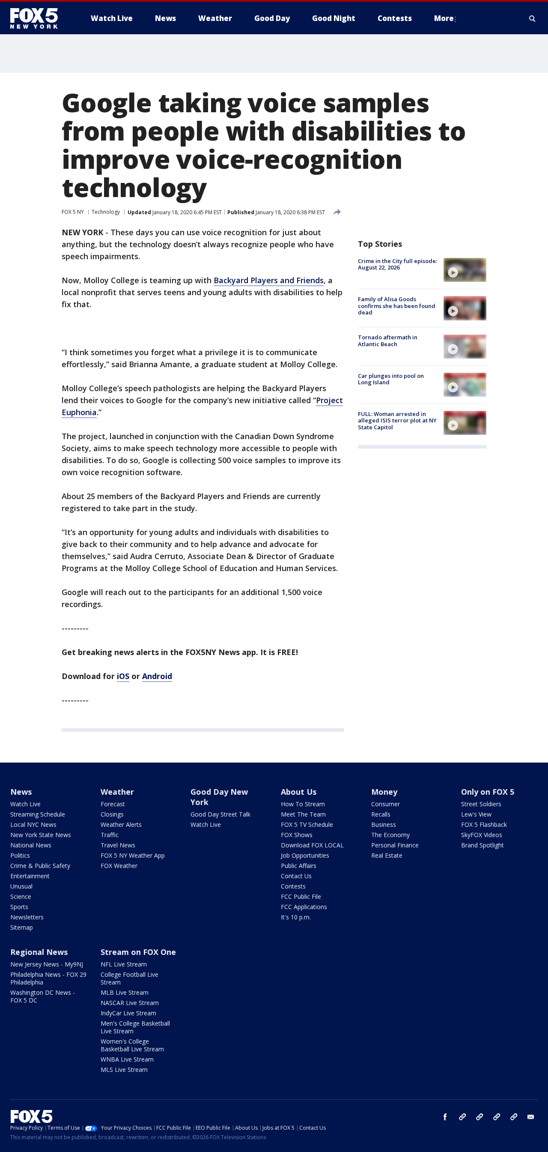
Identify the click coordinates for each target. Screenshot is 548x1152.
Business (383, 824)
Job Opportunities (305, 855)
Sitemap (21, 927)
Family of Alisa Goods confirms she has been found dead (396, 305)
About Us (298, 792)
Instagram (462, 1117)
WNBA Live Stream (127, 1059)
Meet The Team (303, 814)
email (531, 1117)
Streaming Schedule (37, 814)
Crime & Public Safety (40, 866)
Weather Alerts (121, 824)
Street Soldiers (481, 804)
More (444, 18)
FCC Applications (304, 907)
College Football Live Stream (129, 978)
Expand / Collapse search (532, 18)
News (21, 792)
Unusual (21, 886)
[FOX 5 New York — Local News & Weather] (38, 18)
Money (384, 792)
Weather (117, 792)
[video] (465, 270)
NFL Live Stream (124, 964)
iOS (123, 676)
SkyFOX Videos (481, 835)
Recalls (380, 814)
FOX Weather (119, 866)
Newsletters (27, 917)
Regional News (39, 952)
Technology (106, 211)
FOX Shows (297, 835)
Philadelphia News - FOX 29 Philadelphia (48, 978)
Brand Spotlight (482, 845)
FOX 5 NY (73, 211)
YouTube (496, 1117)
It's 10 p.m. (296, 917)
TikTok (479, 1117)
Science (20, 896)
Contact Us (296, 876)
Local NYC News (33, 824)
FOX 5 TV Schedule (307, 824)
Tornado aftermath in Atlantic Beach (387, 341)
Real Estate (386, 855)
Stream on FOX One (138, 952)
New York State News (40, 835)
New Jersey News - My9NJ (46, 964)
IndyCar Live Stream (128, 1013)
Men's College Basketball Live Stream (135, 1027)
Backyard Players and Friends (269, 280)
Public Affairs (298, 866)
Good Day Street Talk (220, 814)
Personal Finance (395, 845)
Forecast (113, 804)
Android (157, 676)
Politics (20, 855)
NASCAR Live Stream (130, 1003)
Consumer (385, 804)
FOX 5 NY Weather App (133, 855)
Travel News (118, 845)
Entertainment (30, 876)
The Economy (390, 835)
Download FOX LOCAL (312, 845)
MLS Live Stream (124, 1069)
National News (30, 845)
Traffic (110, 835)
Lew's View (476, 814)
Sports (19, 907)
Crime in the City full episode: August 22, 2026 (397, 264)
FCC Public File (301, 896)
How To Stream (303, 804)
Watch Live (25, 804)
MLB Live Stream (125, 992)
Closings (112, 814)
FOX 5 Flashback (484, 824)
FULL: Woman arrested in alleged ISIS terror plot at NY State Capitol (397, 420)
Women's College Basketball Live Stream (132, 1045)
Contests (293, 886)
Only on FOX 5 (487, 792)
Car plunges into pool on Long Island (391, 379)
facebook (445, 1117)
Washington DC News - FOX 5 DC (42, 996)
